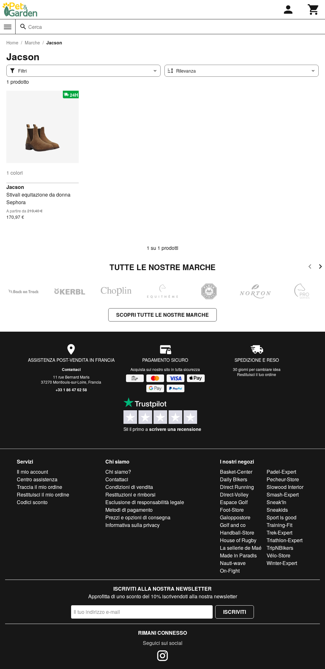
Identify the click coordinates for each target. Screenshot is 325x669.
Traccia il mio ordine (39, 486)
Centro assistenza (37, 479)
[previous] (310, 267)
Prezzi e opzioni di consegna (137, 517)
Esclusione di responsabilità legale (144, 502)
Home (12, 42)
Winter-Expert (282, 563)
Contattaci (71, 369)
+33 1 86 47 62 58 (71, 390)
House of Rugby (238, 540)
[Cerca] (23, 26)
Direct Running (237, 486)
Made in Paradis (238, 555)
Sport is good (281, 517)
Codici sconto (32, 502)
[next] (320, 267)
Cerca (35, 26)
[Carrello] (313, 9)
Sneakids (277, 509)
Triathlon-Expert (284, 540)
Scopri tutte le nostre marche (162, 314)
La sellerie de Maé (241, 547)
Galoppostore (235, 517)
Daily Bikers (233, 479)
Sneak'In (276, 502)
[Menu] (7, 27)
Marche (32, 42)
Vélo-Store (278, 555)
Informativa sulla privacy (132, 525)
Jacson (15, 187)
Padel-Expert (281, 471)
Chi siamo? (118, 471)
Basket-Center (236, 471)
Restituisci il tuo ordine (256, 374)
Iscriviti (234, 611)
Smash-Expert (283, 494)
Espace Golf (234, 502)
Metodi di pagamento (129, 509)
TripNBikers (280, 547)
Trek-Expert (279, 532)
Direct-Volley (234, 494)
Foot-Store (232, 509)
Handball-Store (237, 532)
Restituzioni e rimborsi (130, 494)
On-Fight (230, 570)
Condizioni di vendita (129, 486)
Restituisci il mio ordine (43, 494)
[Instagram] (162, 656)
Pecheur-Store (283, 479)
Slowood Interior (285, 486)
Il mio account (32, 471)
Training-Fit (279, 525)
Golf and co (233, 525)
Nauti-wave (233, 563)
